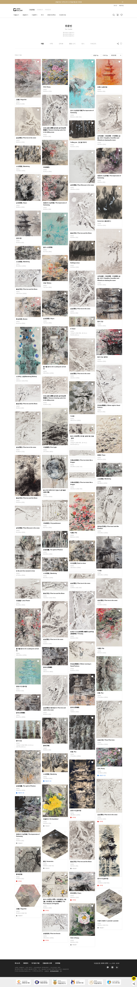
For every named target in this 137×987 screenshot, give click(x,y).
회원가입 (121, 5)
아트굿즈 (48, 9)
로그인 (115, 5)
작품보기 (16, 15)
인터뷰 (61, 43)
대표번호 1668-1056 (101, 963)
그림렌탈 (32, 9)
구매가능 (105, 55)
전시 (82, 43)
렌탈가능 (95, 55)
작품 (42, 43)
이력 (51, 43)
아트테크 (40, 9)
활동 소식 (72, 43)
